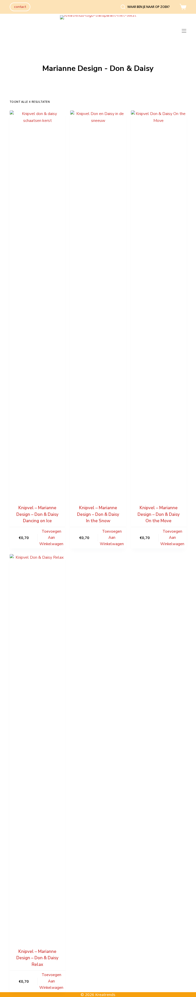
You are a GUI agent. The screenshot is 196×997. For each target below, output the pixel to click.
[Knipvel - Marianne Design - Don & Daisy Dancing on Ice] (37, 301)
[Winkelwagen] (183, 7)
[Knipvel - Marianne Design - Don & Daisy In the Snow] (98, 301)
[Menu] (184, 31)
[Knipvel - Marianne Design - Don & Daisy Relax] (37, 745)
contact (20, 6)
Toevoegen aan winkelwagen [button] (51, 538)
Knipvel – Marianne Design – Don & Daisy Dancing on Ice (37, 514)
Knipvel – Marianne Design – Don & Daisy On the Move (159, 514)
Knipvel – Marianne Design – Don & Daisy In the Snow (98, 514)
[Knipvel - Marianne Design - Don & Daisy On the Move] (158, 301)
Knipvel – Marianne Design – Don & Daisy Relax (37, 958)
